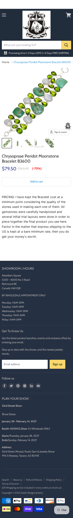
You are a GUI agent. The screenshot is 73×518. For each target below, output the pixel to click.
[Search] (66, 45)
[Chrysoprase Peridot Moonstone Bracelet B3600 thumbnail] (7, 143)
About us (17, 479)
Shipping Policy (54, 479)
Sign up (57, 364)
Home (5, 62)
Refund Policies (34, 479)
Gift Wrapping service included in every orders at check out (32, 487)
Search (5, 479)
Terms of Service (10, 483)
